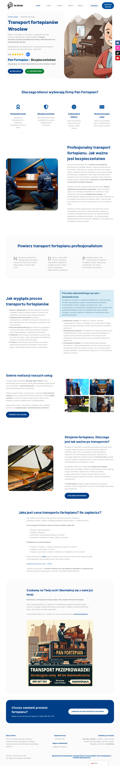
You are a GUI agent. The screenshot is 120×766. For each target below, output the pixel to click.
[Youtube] (117, 58)
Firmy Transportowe (104, 756)
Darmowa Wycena (108, 6)
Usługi (38, 5)
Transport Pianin (78, 756)
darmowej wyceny (80, 614)
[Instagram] (117, 48)
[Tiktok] (117, 53)
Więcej (80, 5)
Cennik (59, 5)
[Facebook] (117, 42)
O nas (48, 5)
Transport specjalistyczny (82, 757)
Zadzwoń (94, 6)
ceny (44, 556)
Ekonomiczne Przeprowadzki (62, 756)
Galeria (70, 5)
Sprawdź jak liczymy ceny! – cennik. (39, 564)
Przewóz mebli (90, 756)
